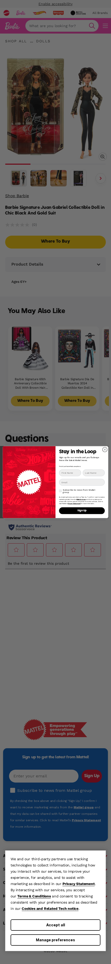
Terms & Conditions (34, 896)
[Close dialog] (104, 449)
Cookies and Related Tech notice (50, 908)
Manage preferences (55, 940)
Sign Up (81, 510)
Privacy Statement (78, 884)
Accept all (55, 925)
